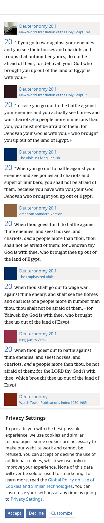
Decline (36, 513)
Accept (14, 513)
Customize (62, 513)
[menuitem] (8, 7)
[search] (97, 7)
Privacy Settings (27, 499)
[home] (8, 7)
